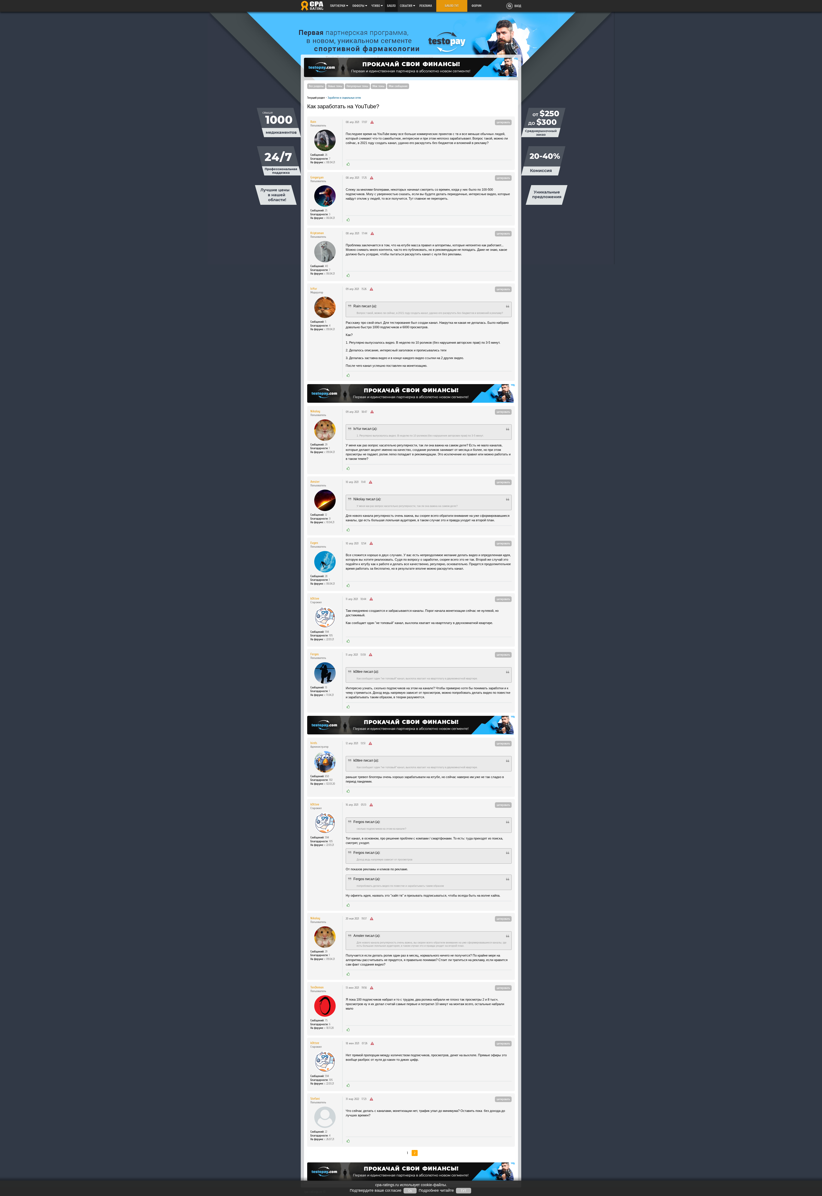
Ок (410, 1190)
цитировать (503, 122)
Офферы (358, 6)
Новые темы (335, 86)
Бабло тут (452, 6)
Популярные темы (357, 86)
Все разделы (316, 86)
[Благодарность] (348, 164)
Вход (517, 6)
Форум (476, 6)
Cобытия (406, 6)
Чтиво (376, 6)
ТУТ (463, 1190)
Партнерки (338, 6)
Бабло (391, 6)
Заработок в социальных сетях (344, 97)
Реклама (425, 6)
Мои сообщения (398, 86)
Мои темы (378, 86)
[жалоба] (372, 122)
